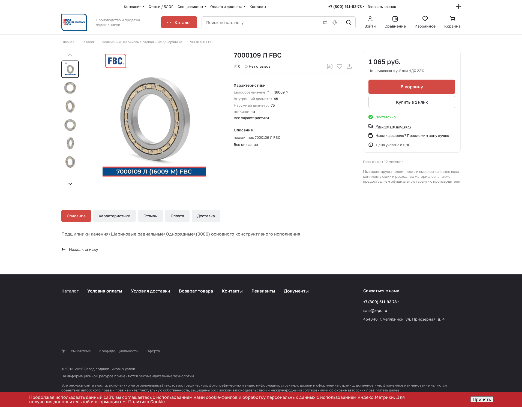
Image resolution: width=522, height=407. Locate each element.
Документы (296, 291)
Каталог (70, 291)
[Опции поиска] (324, 22)
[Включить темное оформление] (458, 6)
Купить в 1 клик (412, 102)
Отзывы (150, 215)
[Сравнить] (329, 66)
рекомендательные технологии (166, 376)
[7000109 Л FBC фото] (154, 119)
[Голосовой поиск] (336, 22)
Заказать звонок (382, 6)
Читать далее (388, 390)
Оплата (177, 215)
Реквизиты (263, 291)
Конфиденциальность (118, 351)
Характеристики (114, 215)
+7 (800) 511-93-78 (345, 6)
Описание (76, 215)
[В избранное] (339, 66)
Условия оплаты (104, 291)
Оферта (153, 351)
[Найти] (348, 22)
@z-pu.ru (379, 310)
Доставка (206, 215)
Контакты (232, 291)
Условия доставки (150, 291)
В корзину (412, 86)
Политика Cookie (146, 401)
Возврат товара (196, 291)
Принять (482, 399)
